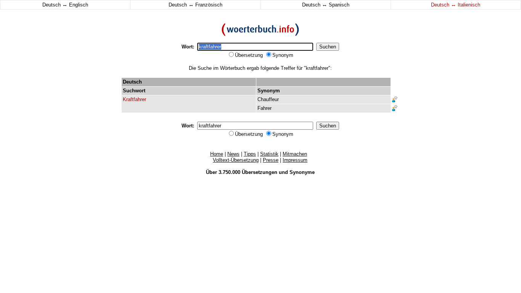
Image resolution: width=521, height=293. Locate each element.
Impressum (295, 160)
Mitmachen (295, 154)
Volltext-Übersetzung (236, 160)
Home (216, 154)
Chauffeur (268, 99)
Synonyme (302, 172)
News (233, 154)
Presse (270, 160)
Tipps (250, 154)
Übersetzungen (259, 172)
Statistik (269, 154)
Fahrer (264, 108)
